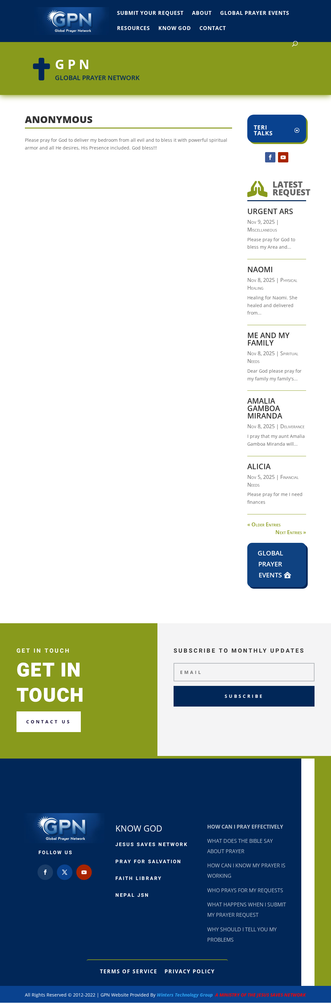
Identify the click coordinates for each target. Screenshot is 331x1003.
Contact (212, 29)
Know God (174, 29)
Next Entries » (290, 532)
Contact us (48, 722)
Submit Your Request (150, 13)
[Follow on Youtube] (283, 157)
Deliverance (292, 426)
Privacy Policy (190, 971)
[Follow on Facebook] (270, 157)
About (202, 13)
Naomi (260, 269)
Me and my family (268, 339)
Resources (133, 29)
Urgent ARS (270, 211)
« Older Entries (264, 524)
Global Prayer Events (254, 13)
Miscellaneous (262, 229)
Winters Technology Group (231, 995)
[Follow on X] (64, 872)
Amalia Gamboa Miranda (264, 408)
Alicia (259, 466)
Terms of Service (128, 971)
